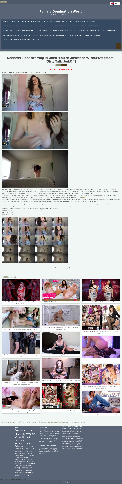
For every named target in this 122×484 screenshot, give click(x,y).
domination (18, 461)
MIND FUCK (68, 422)
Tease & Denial (60, 35)
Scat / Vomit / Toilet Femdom (107, 30)
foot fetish (27, 455)
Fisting (83, 26)
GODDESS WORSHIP (109, 421)
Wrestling (36, 39)
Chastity (17, 467)
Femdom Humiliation (47, 26)
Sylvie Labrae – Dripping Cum (48, 435)
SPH (30, 35)
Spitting (35, 35)
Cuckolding (91, 21)
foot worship (27, 451)
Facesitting (32, 472)
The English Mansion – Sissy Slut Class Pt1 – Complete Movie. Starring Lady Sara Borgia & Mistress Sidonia (49, 431)
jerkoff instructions (14, 422)
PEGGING (23, 457)
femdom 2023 (26, 446)
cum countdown (16, 421)
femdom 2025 (28, 448)
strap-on (18, 453)
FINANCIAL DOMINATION (79, 421)
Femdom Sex (59, 26)
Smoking (16, 35)
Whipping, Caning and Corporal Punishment (17, 39)
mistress (29, 459)
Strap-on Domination (47, 35)
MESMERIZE (62, 422)
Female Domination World (61, 11)
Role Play (93, 30)
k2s (27, 422)
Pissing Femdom (83, 30)
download (37, 421)
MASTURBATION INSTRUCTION (52, 422)
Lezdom (38, 30)
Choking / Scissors (79, 21)
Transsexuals (87, 35)
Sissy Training (7, 35)
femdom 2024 (27, 453)
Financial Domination (72, 26)
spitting (21, 475)
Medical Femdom (58, 30)
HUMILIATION (21, 443)
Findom (87, 421)
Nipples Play (47, 30)
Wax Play (97, 35)
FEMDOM (56, 421)
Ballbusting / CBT (34, 21)
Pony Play (68, 30)
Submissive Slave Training (22, 472)
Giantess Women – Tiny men (11, 30)
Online (73, 422)
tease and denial (81, 422)
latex (24, 459)
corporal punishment (21, 469)
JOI (19, 422)
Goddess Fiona (100, 421)
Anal (33, 461)
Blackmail (65, 21)
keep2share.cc (41, 422)
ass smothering (28, 475)
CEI (71, 21)
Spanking (24, 35)
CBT (16, 448)
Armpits (5, 21)
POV (75, 30)
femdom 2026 (27, 465)
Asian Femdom (14, 21)
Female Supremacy (20, 474)
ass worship (30, 470)
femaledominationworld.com (47, 421)
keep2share (35, 422)
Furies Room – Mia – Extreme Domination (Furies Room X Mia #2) (48, 444)
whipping (18, 463)
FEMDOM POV (69, 421)
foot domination (22, 458)
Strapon (31, 467)
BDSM (43, 21)
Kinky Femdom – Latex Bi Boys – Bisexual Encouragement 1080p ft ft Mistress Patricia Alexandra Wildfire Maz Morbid (48, 450)
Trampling (78, 35)
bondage (18, 451)
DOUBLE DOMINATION (28, 463)
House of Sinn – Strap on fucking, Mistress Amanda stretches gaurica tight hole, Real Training (48, 439)
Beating (49, 21)
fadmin (65, 65)
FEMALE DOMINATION (23, 439)
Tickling (70, 35)
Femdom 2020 (62, 421)
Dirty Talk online (30, 421)
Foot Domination (93, 26)
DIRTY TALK (23, 421)
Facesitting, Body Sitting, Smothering (15, 26)
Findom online (93, 421)
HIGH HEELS (18, 465)
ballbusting (19, 455)
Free (34, 446)
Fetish (27, 474)
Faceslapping (33, 26)
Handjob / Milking (28, 30)
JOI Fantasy (23, 422)
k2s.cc (30, 422)
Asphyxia (23, 21)
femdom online (23, 430)
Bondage (57, 21)
